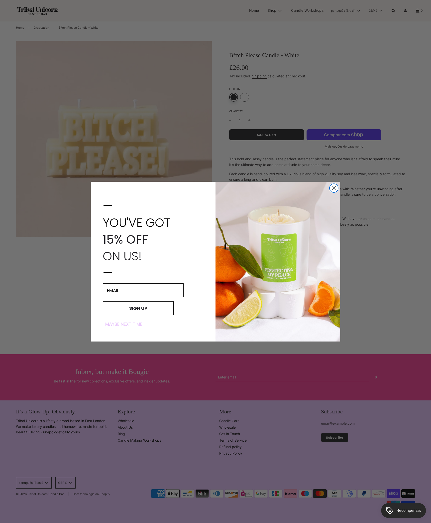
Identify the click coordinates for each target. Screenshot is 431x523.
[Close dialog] (333, 188)
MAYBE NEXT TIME (123, 324)
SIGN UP (138, 308)
